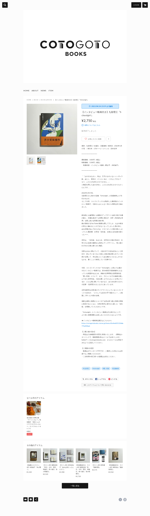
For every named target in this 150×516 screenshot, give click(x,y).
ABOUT (35, 90)
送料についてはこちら (92, 125)
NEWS (43, 90)
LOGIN (136, 5)
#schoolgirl (96, 368)
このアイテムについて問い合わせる (99, 385)
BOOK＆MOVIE (46, 100)
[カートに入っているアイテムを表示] (145, 5)
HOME (26, 90)
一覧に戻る (75, 486)
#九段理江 (86, 368)
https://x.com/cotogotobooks (120, 499)
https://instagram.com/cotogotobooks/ (125, 499)
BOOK (36, 100)
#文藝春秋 (115, 368)
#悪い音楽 (106, 368)
